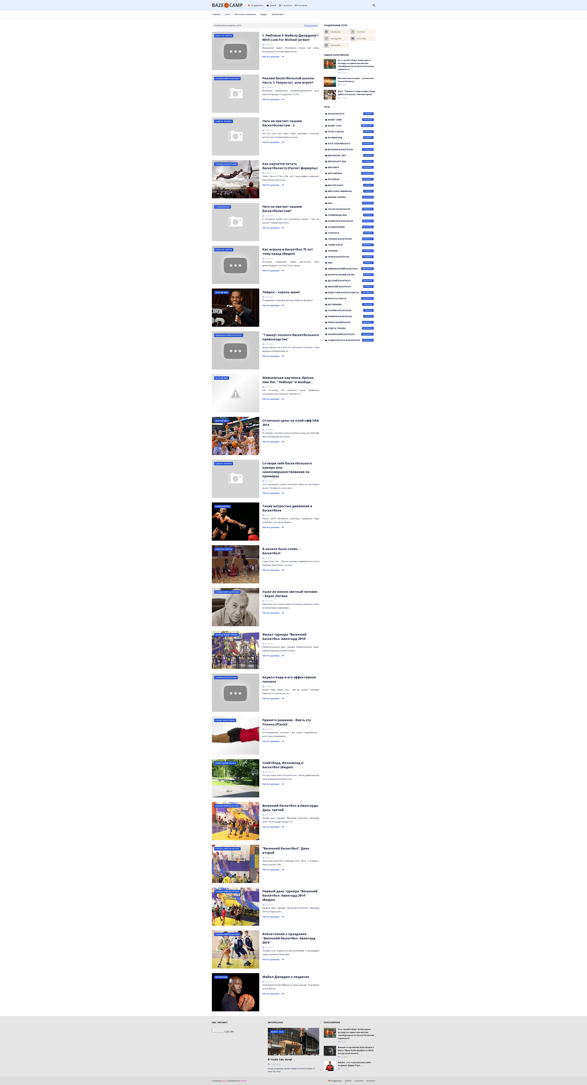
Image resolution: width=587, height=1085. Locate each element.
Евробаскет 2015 (346, 155)
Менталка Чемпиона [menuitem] (245, 14)
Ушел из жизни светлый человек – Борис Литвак (290, 594)
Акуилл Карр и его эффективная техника (289, 679)
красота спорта (346, 298)
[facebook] (354, 14)
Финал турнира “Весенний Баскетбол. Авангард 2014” (284, 636)
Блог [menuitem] (227, 14)
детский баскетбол (346, 280)
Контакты (302, 5)
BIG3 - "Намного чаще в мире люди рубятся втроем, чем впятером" (356, 93)
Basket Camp (346, 119)
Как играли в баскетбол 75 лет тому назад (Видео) (287, 251)
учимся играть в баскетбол (346, 340)
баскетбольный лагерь (346, 274)
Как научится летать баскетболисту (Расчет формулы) (289, 166)
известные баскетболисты (346, 292)
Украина (346, 250)
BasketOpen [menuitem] (278, 14)
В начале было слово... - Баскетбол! (281, 551)
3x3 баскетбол (346, 113)
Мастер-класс (346, 185)
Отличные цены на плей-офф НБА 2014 (290, 422)
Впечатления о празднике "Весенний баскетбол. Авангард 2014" (289, 938)
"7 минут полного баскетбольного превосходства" (290, 337)
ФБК (346, 262)
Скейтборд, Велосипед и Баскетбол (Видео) (282, 765)
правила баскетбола (346, 316)
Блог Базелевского (346, 143)
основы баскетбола (346, 310)
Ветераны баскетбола (346, 149)
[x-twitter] (359, 14)
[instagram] (364, 14)
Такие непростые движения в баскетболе (287, 508)
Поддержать (257, 5)
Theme (244, 1080)
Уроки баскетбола (346, 256)
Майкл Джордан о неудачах (285, 977)
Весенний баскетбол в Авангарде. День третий (290, 808)
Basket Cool (346, 125)
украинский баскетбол (346, 334)
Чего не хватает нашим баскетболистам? (282, 208)
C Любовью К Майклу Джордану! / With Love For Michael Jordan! (290, 37)
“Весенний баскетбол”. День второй (285, 850)
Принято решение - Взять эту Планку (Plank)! (286, 722)
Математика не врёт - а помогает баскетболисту (356, 80)
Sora (224, 1080)
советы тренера (346, 328)
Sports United (346, 131)
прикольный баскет (346, 322)
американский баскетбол (346, 268)
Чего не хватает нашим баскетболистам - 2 (282, 123)
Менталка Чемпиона (346, 191)
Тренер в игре (346, 244)
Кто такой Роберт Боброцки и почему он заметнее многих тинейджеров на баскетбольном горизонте (356, 65)
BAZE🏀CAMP (227, 5)
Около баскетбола (346, 209)
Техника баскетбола (346, 238)
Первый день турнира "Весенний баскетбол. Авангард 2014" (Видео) (289, 895)
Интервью (346, 179)
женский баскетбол (346, 286)
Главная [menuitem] (216, 14)
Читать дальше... (271, 56)
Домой (273, 5)
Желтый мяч (346, 173)
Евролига (346, 167)
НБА (346, 203)
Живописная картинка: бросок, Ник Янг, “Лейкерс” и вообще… (288, 380)
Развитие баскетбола (346, 221)
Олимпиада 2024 (346, 215)
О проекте (287, 5)
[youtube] (362, 38)
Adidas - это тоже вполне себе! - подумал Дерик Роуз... (355, 1064)
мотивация (346, 304)
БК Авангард (346, 137)
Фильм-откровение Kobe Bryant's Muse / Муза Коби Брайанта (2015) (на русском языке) (356, 1050)
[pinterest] (369, 14)
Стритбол (346, 233)
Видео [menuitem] (263, 14)
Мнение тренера (346, 197)
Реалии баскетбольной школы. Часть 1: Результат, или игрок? (288, 80)
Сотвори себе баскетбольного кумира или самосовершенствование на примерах (287, 469)
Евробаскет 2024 (346, 161)
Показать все (311, 25)
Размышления (346, 227)
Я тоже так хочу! (280, 1059)
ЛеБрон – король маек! (281, 292)
